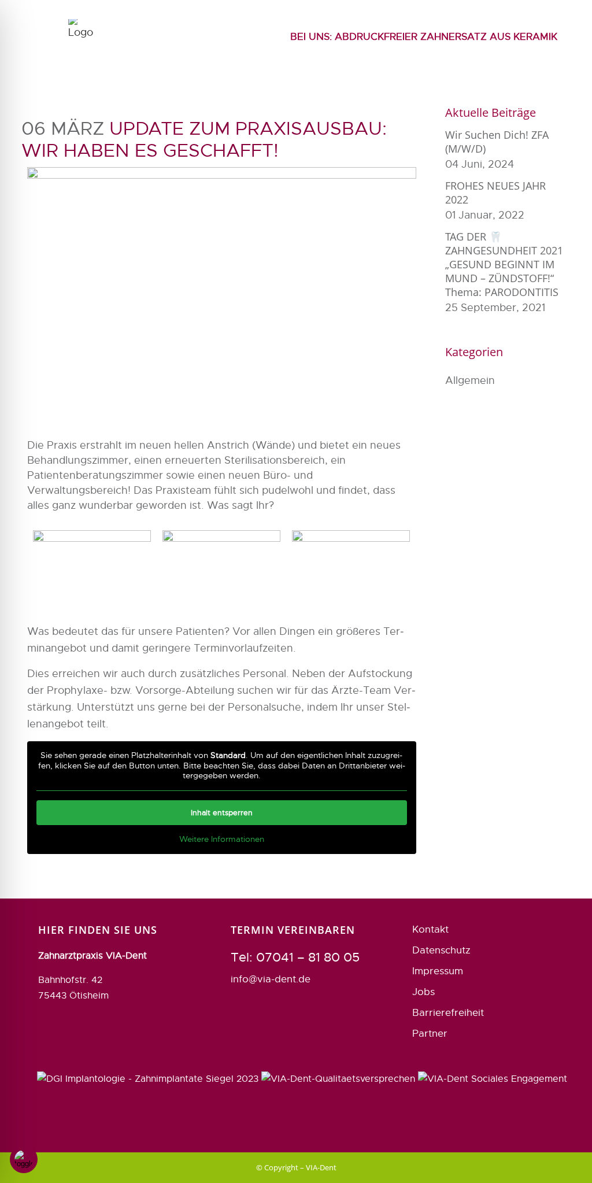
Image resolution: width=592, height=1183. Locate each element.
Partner (429, 1033)
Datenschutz (441, 950)
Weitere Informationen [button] (221, 839)
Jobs (423, 992)
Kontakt (430, 929)
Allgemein (470, 380)
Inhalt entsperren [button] (222, 813)
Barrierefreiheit (448, 1013)
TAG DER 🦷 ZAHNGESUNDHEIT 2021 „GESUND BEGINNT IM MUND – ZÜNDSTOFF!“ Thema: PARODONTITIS (504, 264)
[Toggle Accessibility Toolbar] (24, 1159)
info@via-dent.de (270, 979)
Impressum (437, 971)
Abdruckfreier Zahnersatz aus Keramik (423, 37)
